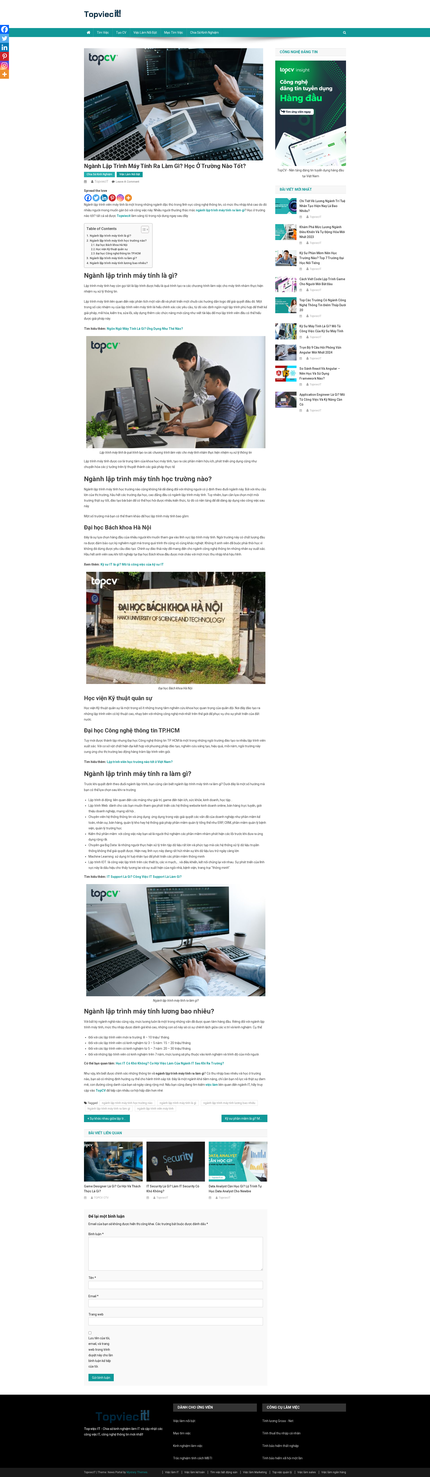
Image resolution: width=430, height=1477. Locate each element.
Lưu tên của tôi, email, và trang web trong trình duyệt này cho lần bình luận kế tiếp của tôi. (100, 1352)
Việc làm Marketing (255, 1472)
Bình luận (96, 1234)
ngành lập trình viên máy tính (155, 1108)
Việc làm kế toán (194, 1472)
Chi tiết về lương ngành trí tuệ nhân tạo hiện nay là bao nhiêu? (322, 206)
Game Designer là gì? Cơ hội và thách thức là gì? (112, 1188)
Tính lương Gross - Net (277, 1421)
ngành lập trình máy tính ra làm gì (220, 210)
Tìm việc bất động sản (223, 1472)
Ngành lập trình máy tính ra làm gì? (113, 258)
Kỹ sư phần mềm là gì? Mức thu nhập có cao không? (246, 1118)
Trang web (95, 1314)
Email (93, 1296)
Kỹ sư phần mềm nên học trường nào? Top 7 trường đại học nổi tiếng (321, 258)
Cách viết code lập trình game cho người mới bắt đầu (322, 281)
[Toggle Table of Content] (143, 229)
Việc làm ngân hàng (333, 1472)
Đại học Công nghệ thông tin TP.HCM (118, 253)
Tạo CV (121, 32)
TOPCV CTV (101, 1197)
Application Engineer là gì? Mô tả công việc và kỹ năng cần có (322, 399)
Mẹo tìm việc (173, 32)
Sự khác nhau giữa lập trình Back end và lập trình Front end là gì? (110, 1118)
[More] (128, 197)
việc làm (212, 1084)
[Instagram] (120, 197)
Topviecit (124, 216)
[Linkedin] (104, 197)
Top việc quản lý (282, 1472)
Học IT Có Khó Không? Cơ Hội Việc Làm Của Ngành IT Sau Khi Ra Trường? (170, 1063)
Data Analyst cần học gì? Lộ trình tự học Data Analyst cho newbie (235, 1188)
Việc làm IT (172, 1472)
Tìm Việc (103, 32)
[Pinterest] (112, 197)
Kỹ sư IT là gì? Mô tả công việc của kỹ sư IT (132, 564)
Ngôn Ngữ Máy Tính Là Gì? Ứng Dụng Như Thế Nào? (145, 328)
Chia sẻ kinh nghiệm (204, 32)
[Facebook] (88, 197)
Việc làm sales (306, 1472)
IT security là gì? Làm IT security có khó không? (172, 1188)
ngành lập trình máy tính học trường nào (127, 1103)
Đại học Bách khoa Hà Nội (111, 245)
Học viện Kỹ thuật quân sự (112, 249)
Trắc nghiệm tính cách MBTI (192, 1458)
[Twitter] (96, 197)
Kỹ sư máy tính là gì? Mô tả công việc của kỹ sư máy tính (321, 328)
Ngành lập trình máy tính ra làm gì (109, 1108)
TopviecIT (101, 181)
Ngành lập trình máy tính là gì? (110, 235)
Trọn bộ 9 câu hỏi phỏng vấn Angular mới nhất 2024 (320, 350)
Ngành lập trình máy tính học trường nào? (118, 240)
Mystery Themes (137, 1472)
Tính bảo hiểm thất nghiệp (280, 1446)
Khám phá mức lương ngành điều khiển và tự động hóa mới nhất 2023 (322, 232)
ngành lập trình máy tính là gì (178, 1103)
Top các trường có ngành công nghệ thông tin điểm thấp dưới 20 (322, 305)
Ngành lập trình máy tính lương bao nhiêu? (119, 263)
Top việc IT (92, 1429)
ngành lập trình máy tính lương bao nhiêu (229, 1103)
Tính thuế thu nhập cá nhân (281, 1433)
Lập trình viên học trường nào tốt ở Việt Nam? (140, 762)
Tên (92, 1278)
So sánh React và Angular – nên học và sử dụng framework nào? (319, 373)
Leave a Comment (127, 181)
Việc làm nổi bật (145, 32)
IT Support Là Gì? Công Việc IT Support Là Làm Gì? (144, 876)
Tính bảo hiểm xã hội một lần (282, 1458)
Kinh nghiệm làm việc (187, 1446)
